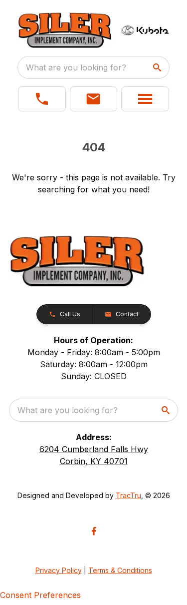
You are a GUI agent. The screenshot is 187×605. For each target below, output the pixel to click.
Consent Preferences (40, 595)
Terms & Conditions (120, 570)
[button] (42, 98)
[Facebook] (94, 531)
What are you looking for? (76, 67)
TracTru (128, 495)
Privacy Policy (58, 570)
